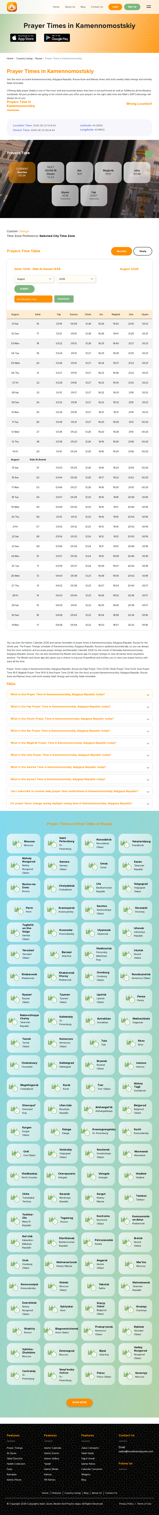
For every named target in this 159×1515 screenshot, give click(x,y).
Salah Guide (87, 1453)
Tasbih (47, 1464)
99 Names (49, 1480)
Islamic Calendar (52, 1448)
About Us (70, 7)
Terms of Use (144, 1504)
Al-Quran (11, 1453)
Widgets (85, 1474)
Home (56, 7)
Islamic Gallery (51, 1458)
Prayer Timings (15, 1448)
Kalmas (48, 1474)
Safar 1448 (22, 269)
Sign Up (132, 7)
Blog (83, 7)
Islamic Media (51, 1469)
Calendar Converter (91, 1469)
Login (115, 7)
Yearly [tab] (142, 251)
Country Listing (24, 58)
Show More (79, 1402)
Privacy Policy (126, 1504)
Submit (24, 289)
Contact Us (97, 7)
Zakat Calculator (90, 1448)
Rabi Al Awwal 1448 (47, 269)
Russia (38, 58)
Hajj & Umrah (88, 1458)
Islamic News (88, 1464)
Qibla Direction (15, 1458)
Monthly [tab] (121, 251)
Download (63, 299)
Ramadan (12, 1474)
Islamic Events (51, 1453)
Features (56, 1493)
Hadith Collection (16, 1464)
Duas (9, 1469)
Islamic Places (14, 1480)
